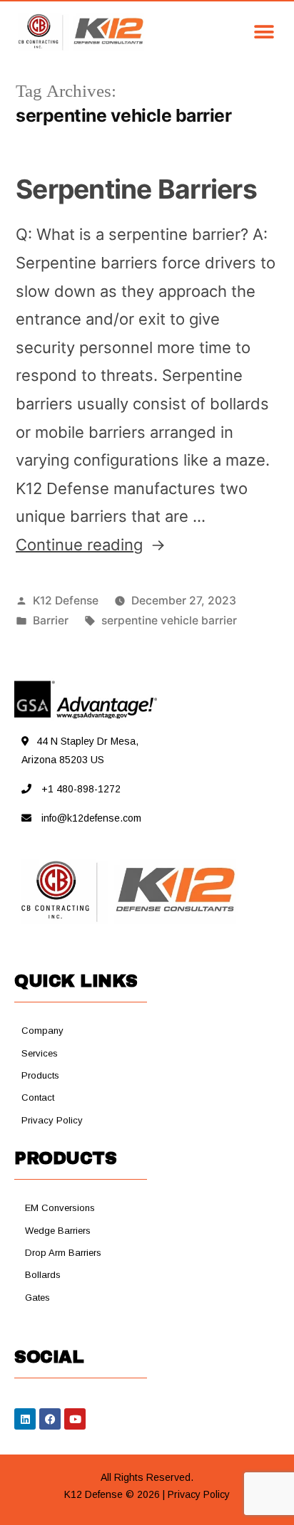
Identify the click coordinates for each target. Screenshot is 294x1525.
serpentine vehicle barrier (169, 620)
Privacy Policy (199, 1494)
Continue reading (91, 544)
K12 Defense (65, 600)
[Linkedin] (25, 1419)
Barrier (51, 620)
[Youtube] (75, 1419)
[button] (213, 32)
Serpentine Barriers (136, 189)
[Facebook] (50, 1419)
